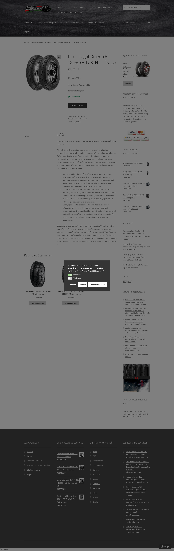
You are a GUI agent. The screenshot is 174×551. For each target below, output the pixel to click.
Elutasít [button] (73, 284)
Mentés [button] (83, 284)
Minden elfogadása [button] (97, 284)
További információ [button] (96, 271)
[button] (70, 275)
